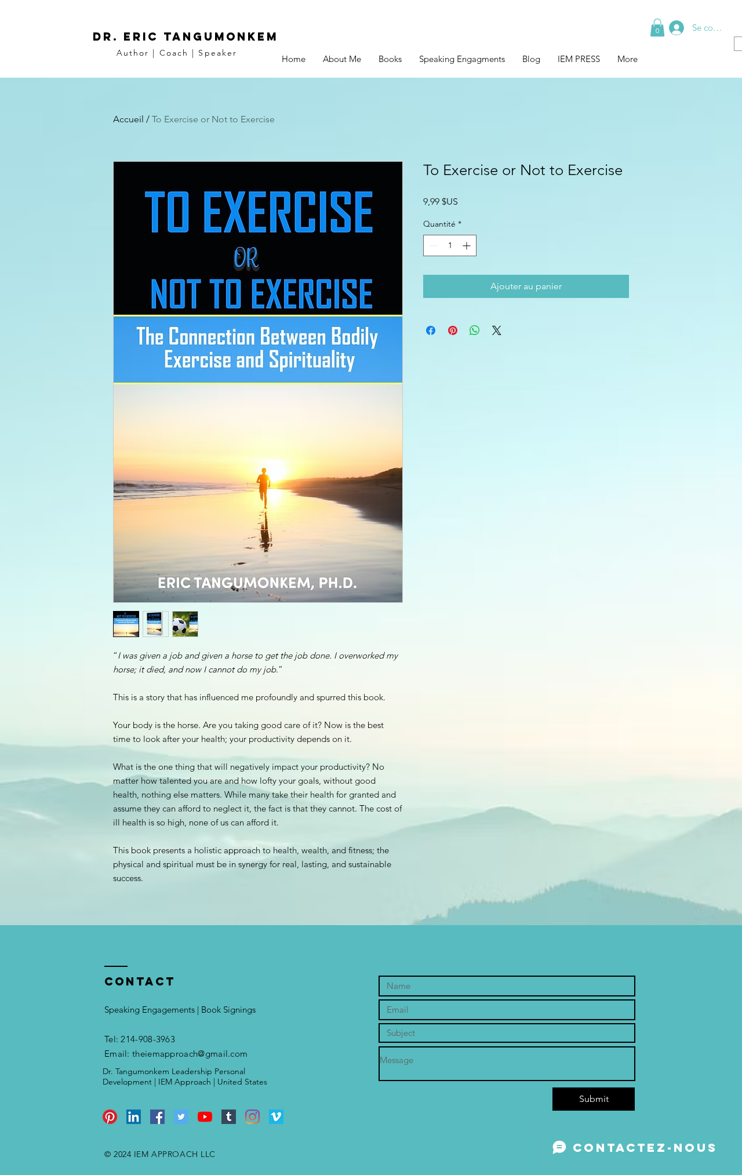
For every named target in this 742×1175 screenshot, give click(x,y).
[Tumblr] (228, 1116)
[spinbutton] (449, 245)
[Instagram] (252, 1116)
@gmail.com (223, 1053)
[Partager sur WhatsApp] (475, 330)
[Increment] (467, 245)
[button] (657, 28)
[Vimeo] (276, 1116)
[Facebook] (157, 1116)
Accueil (128, 119)
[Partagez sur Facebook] (431, 330)
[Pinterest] (110, 1116)
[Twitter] (181, 1116)
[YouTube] (205, 1116)
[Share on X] (497, 330)
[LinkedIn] (133, 1116)
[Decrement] (432, 245)
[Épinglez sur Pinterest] (453, 330)
